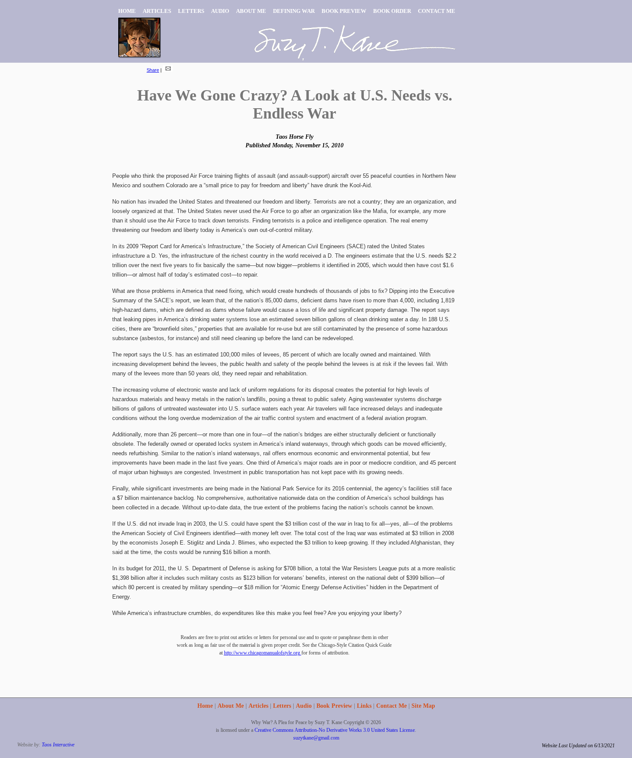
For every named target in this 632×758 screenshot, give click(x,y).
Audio (304, 706)
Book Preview (334, 706)
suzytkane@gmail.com (316, 738)
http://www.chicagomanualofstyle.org (262, 653)
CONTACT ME (436, 11)
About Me (231, 706)
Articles (258, 706)
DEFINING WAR (294, 11)
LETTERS (191, 11)
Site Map (423, 706)
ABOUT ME (251, 11)
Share (153, 70)
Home (205, 706)
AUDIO (220, 11)
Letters (282, 706)
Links (364, 706)
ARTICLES (157, 11)
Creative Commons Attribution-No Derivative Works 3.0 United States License (335, 730)
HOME (127, 11)
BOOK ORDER (392, 11)
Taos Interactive (58, 745)
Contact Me (391, 706)
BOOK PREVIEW (344, 11)
